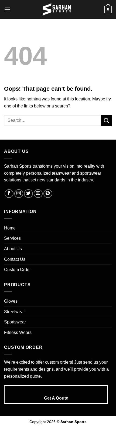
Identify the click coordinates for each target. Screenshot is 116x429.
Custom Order (17, 269)
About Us (13, 248)
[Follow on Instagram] (18, 193)
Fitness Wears (18, 332)
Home (10, 228)
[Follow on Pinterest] (47, 193)
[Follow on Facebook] (9, 193)
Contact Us (14, 259)
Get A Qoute (56, 398)
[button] (7, 9)
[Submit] (106, 120)
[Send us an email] (38, 193)
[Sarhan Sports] (56, 9)
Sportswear (15, 322)
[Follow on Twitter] (28, 193)
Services (12, 238)
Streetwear (14, 311)
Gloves (11, 301)
